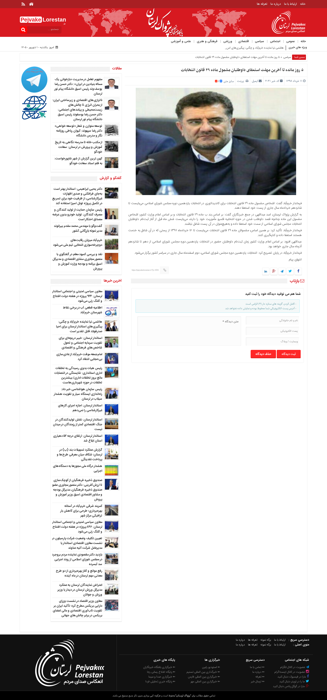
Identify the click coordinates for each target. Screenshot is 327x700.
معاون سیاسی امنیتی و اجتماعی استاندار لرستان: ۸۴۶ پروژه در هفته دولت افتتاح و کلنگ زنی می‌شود (77, 527)
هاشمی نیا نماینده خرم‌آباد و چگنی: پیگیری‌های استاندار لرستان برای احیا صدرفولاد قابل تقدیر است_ (228, 47)
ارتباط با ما (290, 4)
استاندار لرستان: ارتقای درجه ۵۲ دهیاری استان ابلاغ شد (77, 438)
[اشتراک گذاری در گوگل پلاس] (274, 271)
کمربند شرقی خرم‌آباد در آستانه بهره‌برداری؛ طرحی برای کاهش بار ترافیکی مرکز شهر (81, 511)
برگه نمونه (265, 640)
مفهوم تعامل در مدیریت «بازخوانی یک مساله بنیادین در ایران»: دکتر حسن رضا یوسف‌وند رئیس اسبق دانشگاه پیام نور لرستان (78, 86)
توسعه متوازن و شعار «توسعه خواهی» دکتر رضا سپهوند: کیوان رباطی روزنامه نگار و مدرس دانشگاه (78, 130)
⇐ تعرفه (260, 676)
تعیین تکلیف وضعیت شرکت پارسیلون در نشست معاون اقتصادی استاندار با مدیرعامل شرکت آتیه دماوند (77, 543)
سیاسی (259, 41)
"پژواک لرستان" (183, 695)
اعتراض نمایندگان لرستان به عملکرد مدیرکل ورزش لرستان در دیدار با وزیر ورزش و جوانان (79, 589)
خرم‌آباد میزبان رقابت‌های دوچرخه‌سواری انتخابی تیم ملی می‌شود (77, 243)
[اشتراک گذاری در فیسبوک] (298, 271)
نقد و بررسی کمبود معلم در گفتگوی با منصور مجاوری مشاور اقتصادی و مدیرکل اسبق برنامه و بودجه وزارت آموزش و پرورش (77, 261)
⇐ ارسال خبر (258, 681)
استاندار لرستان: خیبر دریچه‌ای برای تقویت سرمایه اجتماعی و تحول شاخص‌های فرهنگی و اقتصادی (80, 343)
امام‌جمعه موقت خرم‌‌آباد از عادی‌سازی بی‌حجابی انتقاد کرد (79, 357)
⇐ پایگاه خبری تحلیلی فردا (160, 681)
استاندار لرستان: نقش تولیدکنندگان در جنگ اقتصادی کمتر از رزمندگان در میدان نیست (77, 424)
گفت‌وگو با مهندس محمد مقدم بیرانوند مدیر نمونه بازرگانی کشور (78, 229)
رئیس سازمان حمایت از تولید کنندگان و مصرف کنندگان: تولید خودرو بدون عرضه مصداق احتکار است (77, 214)
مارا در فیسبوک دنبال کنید (292, 676)
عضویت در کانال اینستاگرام (290, 672)
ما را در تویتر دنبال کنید (292, 681)
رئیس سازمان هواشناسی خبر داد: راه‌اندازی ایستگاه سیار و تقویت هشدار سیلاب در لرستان (78, 394)
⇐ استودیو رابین (211, 667)
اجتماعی (275, 41)
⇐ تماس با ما (257, 667)
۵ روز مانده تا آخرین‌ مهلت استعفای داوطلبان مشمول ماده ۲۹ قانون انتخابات (242, 70)
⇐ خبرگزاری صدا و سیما (161, 676)
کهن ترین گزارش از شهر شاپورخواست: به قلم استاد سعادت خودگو (78, 161)
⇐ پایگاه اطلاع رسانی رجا (161, 672)
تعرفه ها (262, 4)
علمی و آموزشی (181, 41)
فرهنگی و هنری (207, 41)
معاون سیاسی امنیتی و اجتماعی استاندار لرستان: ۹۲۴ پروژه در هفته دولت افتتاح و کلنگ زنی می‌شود (77, 296)
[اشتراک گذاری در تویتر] (290, 271)
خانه (302, 4)
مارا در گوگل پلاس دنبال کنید (289, 686)
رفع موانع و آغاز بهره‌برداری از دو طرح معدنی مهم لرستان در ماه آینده (79, 573)
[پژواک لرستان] (69, 687)
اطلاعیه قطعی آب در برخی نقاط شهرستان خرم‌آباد (82, 310)
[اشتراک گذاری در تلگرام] (282, 271)
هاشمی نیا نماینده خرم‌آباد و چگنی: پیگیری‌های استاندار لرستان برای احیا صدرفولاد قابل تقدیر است (79, 326)
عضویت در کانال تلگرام (293, 667)
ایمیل (255, 81)
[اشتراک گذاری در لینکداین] (266, 271)
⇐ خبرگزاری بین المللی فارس (204, 676)
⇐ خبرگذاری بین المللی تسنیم (203, 672)
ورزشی (227, 41)
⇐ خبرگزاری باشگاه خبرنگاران (159, 667)
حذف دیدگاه (263, 354)
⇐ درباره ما (258, 672)
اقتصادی (243, 41)
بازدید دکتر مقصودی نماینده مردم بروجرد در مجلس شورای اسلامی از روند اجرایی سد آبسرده (77, 559)
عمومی (290, 41)
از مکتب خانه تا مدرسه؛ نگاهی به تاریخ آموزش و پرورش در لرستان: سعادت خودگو (78, 147)
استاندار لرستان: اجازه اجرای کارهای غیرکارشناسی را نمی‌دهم (80, 408)
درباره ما (276, 4)
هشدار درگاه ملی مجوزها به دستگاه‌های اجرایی (77, 469)
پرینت (241, 81)
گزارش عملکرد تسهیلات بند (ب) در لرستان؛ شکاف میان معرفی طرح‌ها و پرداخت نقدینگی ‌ (79, 454)
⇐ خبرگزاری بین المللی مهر (205, 681)
